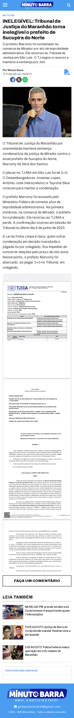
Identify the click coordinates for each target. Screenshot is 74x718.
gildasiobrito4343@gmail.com (39, 707)
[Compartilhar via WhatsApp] (25, 79)
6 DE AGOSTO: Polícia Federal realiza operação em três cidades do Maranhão (47, 651)
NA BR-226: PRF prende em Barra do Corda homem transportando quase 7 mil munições (47, 610)
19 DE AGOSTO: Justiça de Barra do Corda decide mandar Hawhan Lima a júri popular (47, 630)
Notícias (9, 15)
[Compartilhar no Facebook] (12, 79)
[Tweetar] (19, 79)
